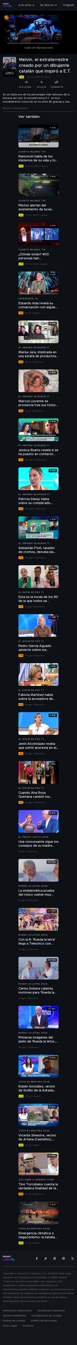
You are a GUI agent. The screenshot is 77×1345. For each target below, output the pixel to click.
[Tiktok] (45, 1258)
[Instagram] (63, 1258)
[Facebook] (36, 1258)
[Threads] (54, 1258)
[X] (72, 1258)
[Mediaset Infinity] (7, 5)
